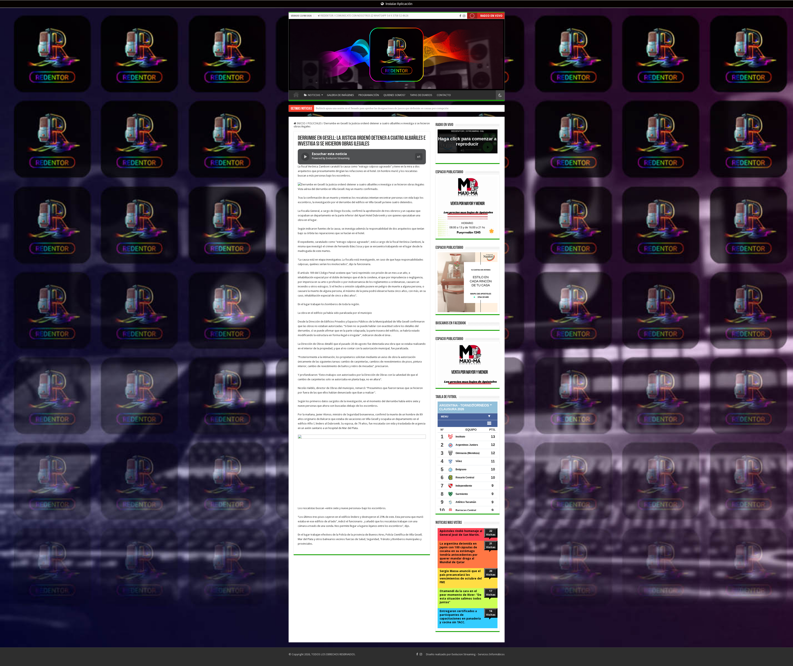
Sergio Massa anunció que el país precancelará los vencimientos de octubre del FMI (461, 576)
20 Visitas (490, 572)
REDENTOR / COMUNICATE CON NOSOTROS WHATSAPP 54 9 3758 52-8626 (364, 15)
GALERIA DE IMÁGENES (340, 95)
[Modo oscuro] (500, 95)
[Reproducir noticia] (305, 157)
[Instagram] (464, 15)
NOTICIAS (314, 95)
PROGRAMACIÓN (369, 95)
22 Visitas (490, 532)
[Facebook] (460, 15)
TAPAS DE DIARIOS (421, 95)
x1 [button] (418, 157)
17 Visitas (490, 592)
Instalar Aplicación (398, 4)
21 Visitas (490, 545)
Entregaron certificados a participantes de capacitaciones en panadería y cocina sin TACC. (460, 616)
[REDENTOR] (397, 54)
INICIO (296, 94)
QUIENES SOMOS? (394, 95)
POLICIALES (315, 123)
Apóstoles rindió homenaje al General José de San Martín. (461, 532)
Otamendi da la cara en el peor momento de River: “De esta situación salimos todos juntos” (460, 596)
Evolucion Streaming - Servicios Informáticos (478, 654)
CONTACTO (444, 95)
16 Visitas (490, 612)
